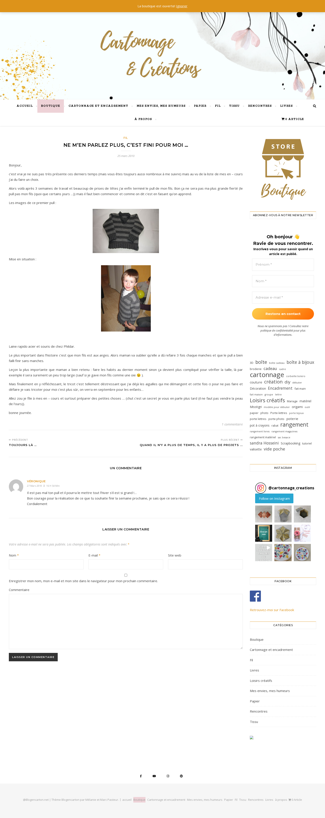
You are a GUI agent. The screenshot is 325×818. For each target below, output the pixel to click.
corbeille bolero (295, 376)
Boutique (50, 106)
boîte (261, 362)
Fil (218, 106)
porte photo (276, 419)
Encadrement (280, 388)
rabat (274, 425)
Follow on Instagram (274, 498)
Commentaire (19, 589)
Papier (200, 106)
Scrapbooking (290, 443)
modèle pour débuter (277, 407)
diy (287, 382)
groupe (269, 394)
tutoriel (307, 443)
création (273, 382)
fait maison (256, 394)
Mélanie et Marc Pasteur (101, 800)
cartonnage (267, 375)
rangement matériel (263, 437)
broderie (256, 369)
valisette (256, 449)
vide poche (274, 449)
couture (256, 382)
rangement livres (260, 431)
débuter (297, 382)
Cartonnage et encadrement (98, 106)
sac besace (284, 437)
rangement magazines (284, 431)
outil (307, 407)
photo (264, 413)
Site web (174, 555)
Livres (286, 106)
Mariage (292, 401)
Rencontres (260, 106)
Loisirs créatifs (267, 400)
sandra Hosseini (264, 443)
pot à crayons (260, 425)
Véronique (36, 481)
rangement (294, 424)
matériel (305, 401)
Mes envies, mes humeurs (161, 106)
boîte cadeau (277, 362)
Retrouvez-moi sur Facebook (272, 610)
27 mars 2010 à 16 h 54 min (43, 485)
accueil (25, 106)
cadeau (270, 368)
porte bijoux (296, 413)
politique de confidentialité (276, 330)
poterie (292, 418)
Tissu (234, 106)
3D (251, 363)
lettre (278, 394)
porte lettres (258, 419)
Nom (14, 555)
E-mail (94, 555)
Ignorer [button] (181, 6)
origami (297, 407)
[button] (263, 513)
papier (254, 413)
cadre (282, 369)
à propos (143, 119)
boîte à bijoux (300, 362)
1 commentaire (232, 424)
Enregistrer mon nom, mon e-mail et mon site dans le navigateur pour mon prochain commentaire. (83, 581)
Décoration (258, 388)
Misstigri (256, 407)
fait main (300, 389)
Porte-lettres (278, 413)
